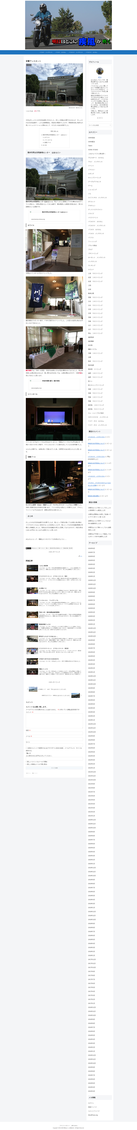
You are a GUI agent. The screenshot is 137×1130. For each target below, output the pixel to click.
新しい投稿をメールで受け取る (37, 764)
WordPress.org (93, 1115)
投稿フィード (92, 1107)
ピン (48, 548)
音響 (71, 548)
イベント (29, 548)
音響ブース (47, 142)
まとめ (45, 145)
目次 (52, 131)
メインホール (48, 140)
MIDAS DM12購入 (93, 496)
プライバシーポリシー (65, 1125)
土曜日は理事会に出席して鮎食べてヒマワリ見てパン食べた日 (99, 516)
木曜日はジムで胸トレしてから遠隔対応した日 (99, 529)
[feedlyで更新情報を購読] (100, 118)
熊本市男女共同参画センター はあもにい (55, 135)
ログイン (91, 1103)
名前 (28, 730)
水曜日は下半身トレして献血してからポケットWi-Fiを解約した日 (99, 535)
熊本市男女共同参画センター (57, 548)
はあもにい (36, 548)
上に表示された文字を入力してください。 (39, 756)
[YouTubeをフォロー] (98, 118)
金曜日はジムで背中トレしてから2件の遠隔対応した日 (99, 522)
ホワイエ (47, 137)
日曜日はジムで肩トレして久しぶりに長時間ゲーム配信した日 (99, 509)
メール (29, 736)
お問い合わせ (74, 1125)
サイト (28, 742)
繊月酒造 (66, 548)
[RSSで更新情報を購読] (102, 118)
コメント (29, 712)
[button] (110, 125)
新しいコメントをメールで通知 (37, 761)
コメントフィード (94, 1111)
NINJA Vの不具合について (96, 443)
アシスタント (42, 548)
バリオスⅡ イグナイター (96, 437)
